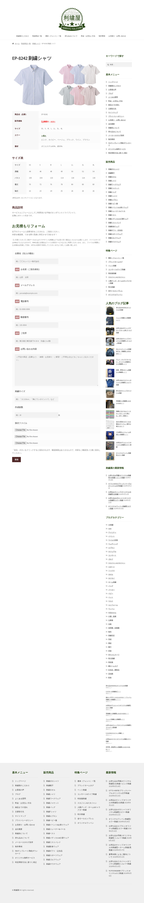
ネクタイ (111, 578)
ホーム (17, 44)
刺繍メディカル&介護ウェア (118, 219)
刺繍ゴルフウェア (114, 238)
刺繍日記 (111, 635)
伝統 (109, 624)
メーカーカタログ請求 (116, 135)
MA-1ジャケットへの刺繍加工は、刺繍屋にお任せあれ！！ (123, 351)
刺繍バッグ (112, 192)
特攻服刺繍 (112, 273)
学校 (109, 639)
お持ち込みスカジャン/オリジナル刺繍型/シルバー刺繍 (123, 382)
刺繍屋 (16, 890)
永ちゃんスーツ (113, 655)
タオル (110, 574)
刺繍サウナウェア (114, 242)
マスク (110, 601)
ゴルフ (110, 559)
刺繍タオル (112, 177)
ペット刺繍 (112, 266)
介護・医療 (112, 616)
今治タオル (112, 613)
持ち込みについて (71, 36)
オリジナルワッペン (115, 295)
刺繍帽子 (111, 173)
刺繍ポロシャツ (113, 169)
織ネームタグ (113, 666)
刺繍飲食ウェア (113, 226)
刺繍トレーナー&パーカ (116, 211)
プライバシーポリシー (116, 116)
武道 (109, 651)
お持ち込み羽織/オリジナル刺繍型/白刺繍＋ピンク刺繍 (119, 476)
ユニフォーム (113, 605)
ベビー (110, 593)
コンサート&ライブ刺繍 (116, 269)
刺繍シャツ (36, 44)
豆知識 (110, 674)
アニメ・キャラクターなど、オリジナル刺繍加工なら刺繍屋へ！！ (123, 362)
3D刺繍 (110, 525)
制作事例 (102, 36)
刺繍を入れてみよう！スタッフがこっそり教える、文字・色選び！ (123, 413)
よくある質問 (113, 97)
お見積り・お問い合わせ (117, 36)
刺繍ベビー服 (113, 204)
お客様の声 (112, 90)
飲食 (109, 678)
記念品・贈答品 (113, 670)
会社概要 (111, 124)
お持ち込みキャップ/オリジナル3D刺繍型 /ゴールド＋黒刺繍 (124, 341)
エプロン (111, 548)
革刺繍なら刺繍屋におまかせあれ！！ (117, 713)
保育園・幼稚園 (113, 628)
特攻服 (110, 662)
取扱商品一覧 (37, 36)
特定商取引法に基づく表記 (117, 153)
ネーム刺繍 (112, 582)
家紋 (109, 643)
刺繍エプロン (113, 200)
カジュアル (112, 552)
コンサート (112, 555)
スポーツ (111, 567)
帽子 (109, 647)
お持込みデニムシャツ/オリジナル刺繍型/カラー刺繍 (123, 445)
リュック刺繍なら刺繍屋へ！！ (115, 719)
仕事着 (110, 620)
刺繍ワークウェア (114, 184)
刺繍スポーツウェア (115, 234)
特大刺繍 (111, 287)
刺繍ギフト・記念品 (115, 230)
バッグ (110, 586)
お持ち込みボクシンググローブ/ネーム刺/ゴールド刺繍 (124, 330)
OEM (109, 529)
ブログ (110, 93)
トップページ (113, 82)
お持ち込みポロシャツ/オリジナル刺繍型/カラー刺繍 (119, 499)
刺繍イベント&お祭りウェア (118, 207)
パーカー (111, 590)
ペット (110, 597)
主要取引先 (112, 109)
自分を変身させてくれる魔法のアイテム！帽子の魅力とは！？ (123, 424)
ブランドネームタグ (115, 262)
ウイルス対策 (113, 540)
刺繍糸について (113, 128)
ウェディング (113, 544)
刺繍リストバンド (114, 223)
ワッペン (111, 609)
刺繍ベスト (112, 215)
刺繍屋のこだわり (22, 36)
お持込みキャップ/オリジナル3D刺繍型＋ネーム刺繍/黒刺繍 (120, 847)
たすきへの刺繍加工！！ (113, 691)
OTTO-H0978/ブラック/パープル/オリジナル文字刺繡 (120, 485)
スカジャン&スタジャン (116, 277)
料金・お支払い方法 (88, 36)
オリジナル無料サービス (117, 149)
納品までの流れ (113, 105)
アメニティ (112, 532)
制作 (109, 632)
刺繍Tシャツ (112, 196)
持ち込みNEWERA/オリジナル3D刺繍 (117, 685)
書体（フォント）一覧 (53, 36)
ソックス (111, 571)
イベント (111, 536)
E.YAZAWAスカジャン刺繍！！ (115, 733)
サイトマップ (113, 112)
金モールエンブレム (115, 291)
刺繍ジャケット (113, 188)
